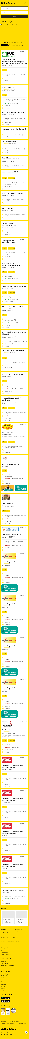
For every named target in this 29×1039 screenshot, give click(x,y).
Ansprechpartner (5, 950)
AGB (16, 1023)
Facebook (3, 986)
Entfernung (20, 45)
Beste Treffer (5, 45)
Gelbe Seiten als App (5, 963)
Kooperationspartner (6, 974)
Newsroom (3, 961)
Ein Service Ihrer (6, 1033)
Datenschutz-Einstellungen (7, 1023)
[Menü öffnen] (27, 3)
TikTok (2, 990)
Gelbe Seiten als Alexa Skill (7, 967)
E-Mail (5, 70)
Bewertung (12, 45)
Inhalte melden (22, 1023)
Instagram (3, 984)
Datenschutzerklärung (13, 1021)
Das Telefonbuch (5, 976)
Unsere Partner (5, 971)
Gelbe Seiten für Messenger (7, 965)
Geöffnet (4, 48)
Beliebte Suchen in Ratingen (19, 930)
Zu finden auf (5, 982)
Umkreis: (4, 21)
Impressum (3, 1021)
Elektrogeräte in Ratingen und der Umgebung (5, 931)
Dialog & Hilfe (5, 948)
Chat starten (12, 178)
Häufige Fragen (4, 952)
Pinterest (3, 988)
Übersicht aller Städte (6, 954)
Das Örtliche (4, 977)
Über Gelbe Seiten (6, 958)
